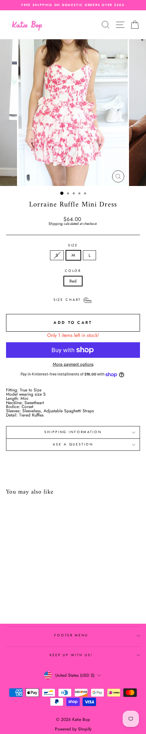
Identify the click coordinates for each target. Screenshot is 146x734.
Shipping (56, 224)
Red (73, 281)
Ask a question (73, 444)
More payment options (73, 364)
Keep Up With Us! (71, 655)
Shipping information (72, 432)
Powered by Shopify (73, 729)
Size (73, 245)
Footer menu (71, 635)
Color (73, 271)
